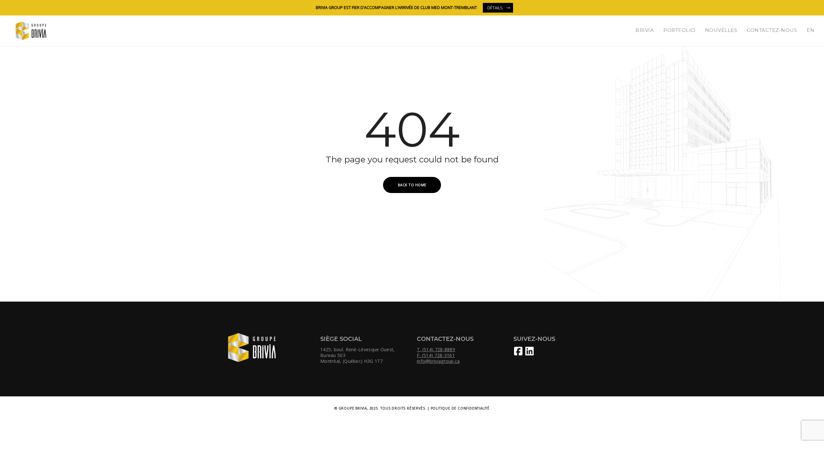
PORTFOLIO (679, 30)
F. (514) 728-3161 (436, 355)
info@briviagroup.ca (438, 361)
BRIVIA (644, 30)
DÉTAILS (495, 8)
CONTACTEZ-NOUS (772, 30)
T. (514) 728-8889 (436, 350)
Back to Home (412, 184)
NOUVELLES (721, 30)
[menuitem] (810, 30)
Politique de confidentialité (460, 408)
